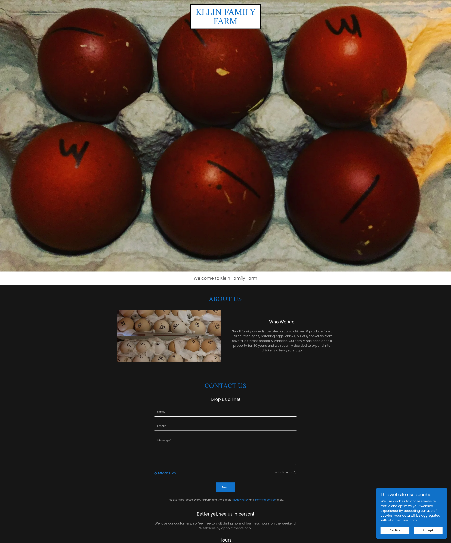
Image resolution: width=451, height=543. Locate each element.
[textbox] (225, 411)
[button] (156, 473)
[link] (225, 23)
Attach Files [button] (167, 473)
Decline (395, 530)
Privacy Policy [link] (240, 499)
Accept (428, 530)
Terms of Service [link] (265, 499)
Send (225, 487)
